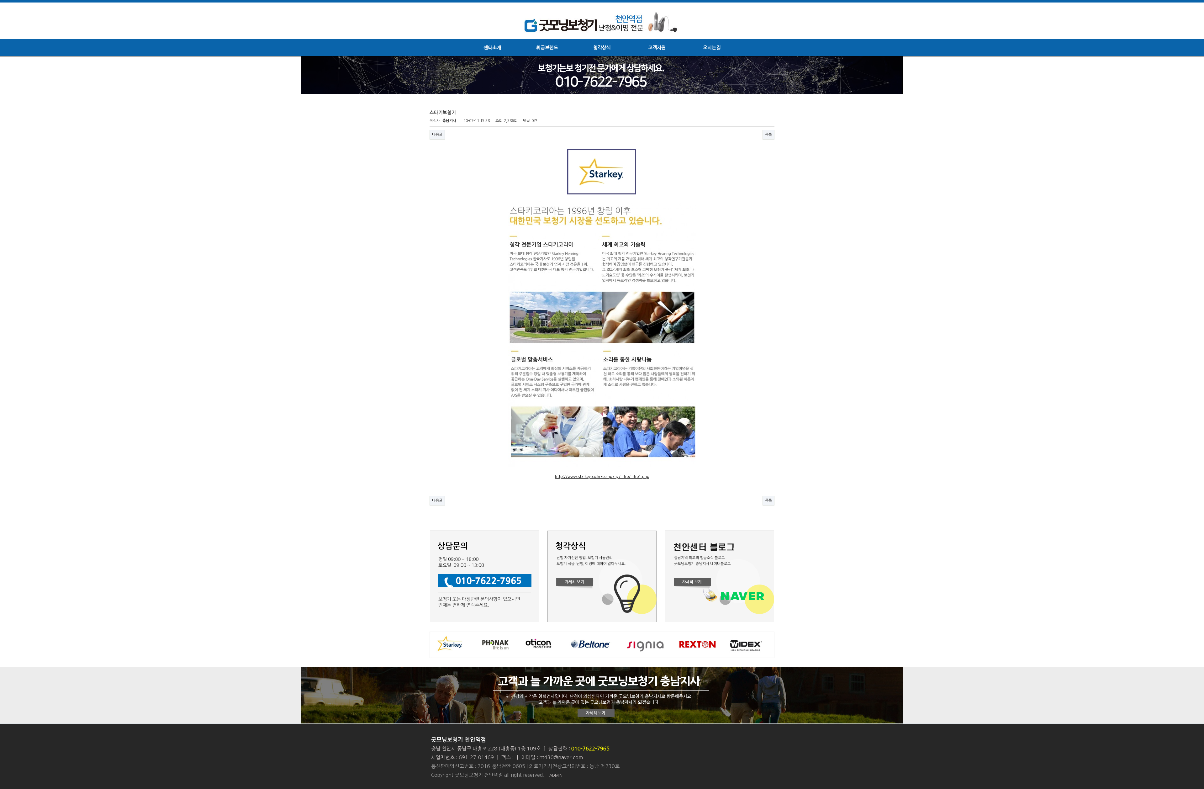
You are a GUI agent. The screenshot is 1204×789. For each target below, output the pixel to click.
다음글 (437, 134)
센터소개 (492, 47)
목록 (768, 134)
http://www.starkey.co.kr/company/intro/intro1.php (602, 477)
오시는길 (712, 47)
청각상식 (602, 47)
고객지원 (657, 47)
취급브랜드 (547, 47)
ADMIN (555, 775)
